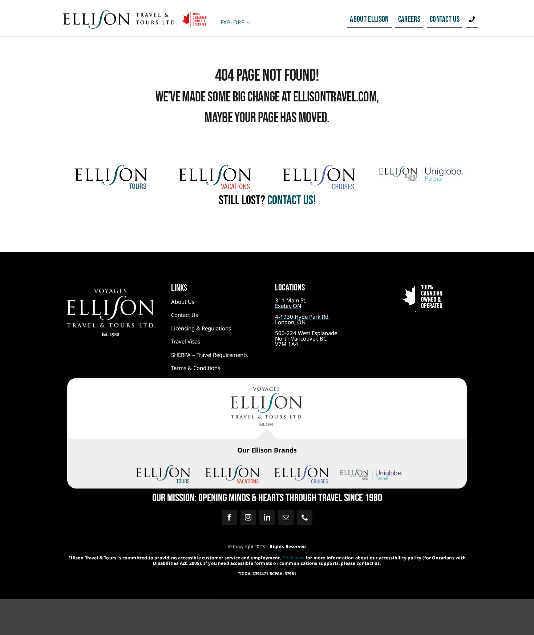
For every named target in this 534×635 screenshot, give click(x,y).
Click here (293, 558)
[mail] (286, 517)
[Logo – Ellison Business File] (423, 168)
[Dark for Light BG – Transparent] (371, 470)
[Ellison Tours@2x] (111, 168)
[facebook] (229, 517)
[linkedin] (267, 517)
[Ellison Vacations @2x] (215, 168)
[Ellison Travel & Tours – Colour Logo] (267, 390)
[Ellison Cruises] (319, 168)
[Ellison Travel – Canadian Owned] (135, 13)
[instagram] (248, 517)
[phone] (304, 517)
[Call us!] (472, 20)
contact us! (290, 200)
